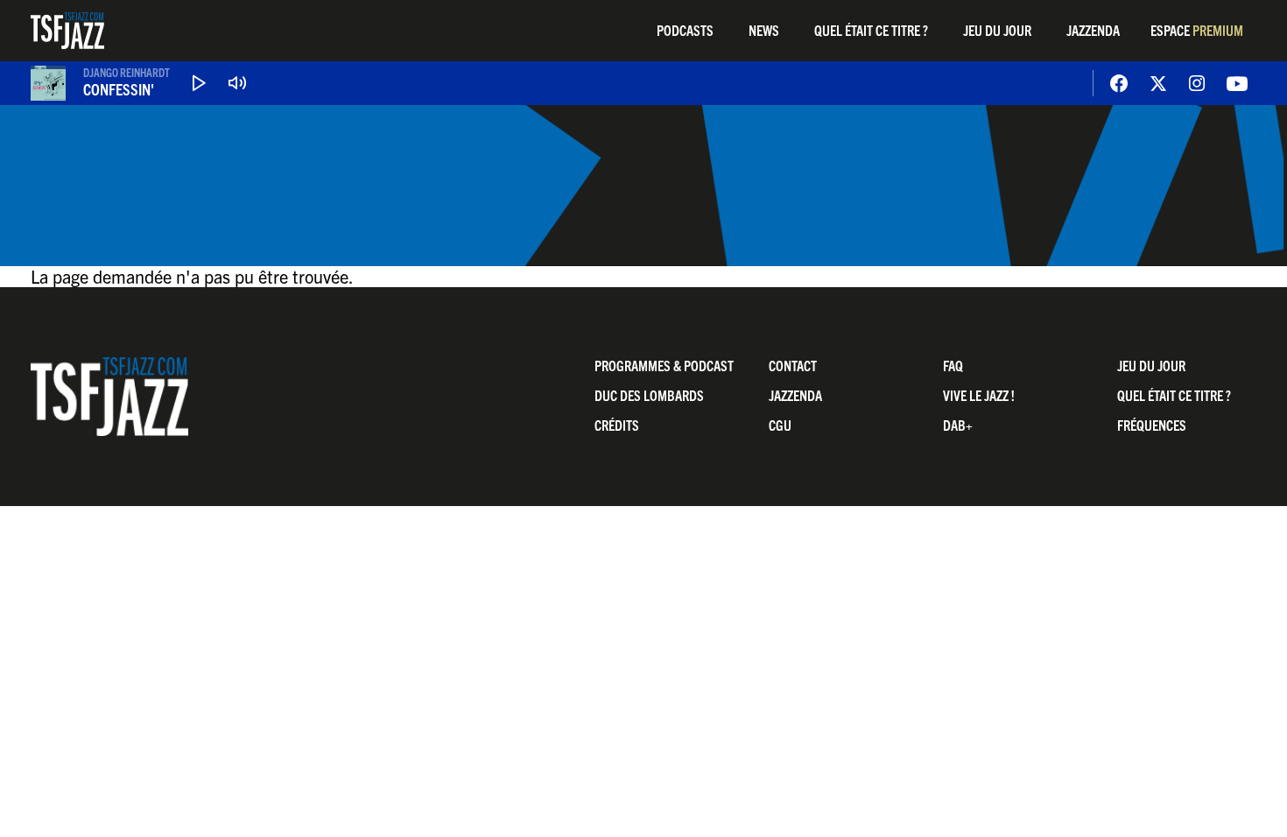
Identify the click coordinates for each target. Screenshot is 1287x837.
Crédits (616, 424)
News (764, 30)
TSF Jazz (67, 30)
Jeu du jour (997, 30)
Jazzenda (1093, 30)
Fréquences (1151, 424)
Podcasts (685, 30)
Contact (793, 365)
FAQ (953, 365)
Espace (1196, 30)
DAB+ (958, 424)
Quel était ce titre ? (871, 30)
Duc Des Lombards (649, 395)
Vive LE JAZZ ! (979, 395)
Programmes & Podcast (664, 365)
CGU (780, 424)
